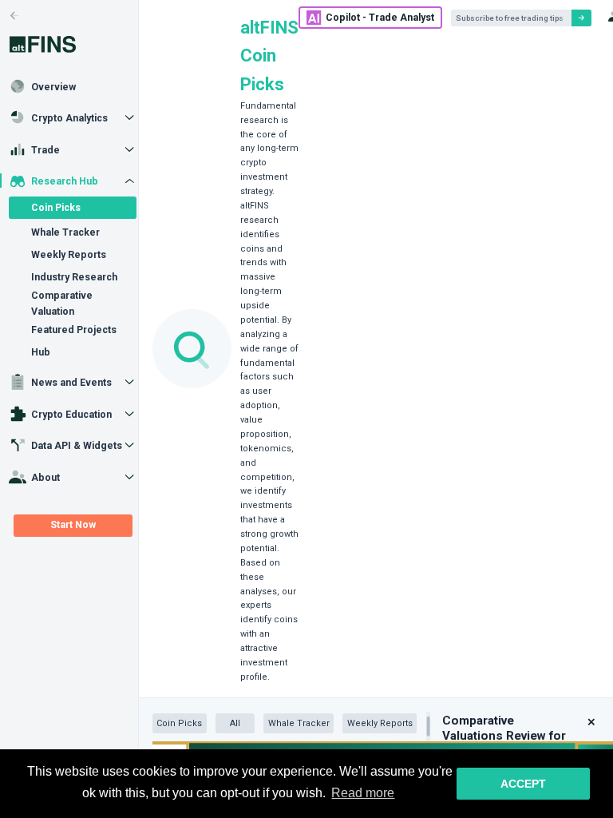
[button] (591, 721)
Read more (362, 793)
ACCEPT (523, 783)
